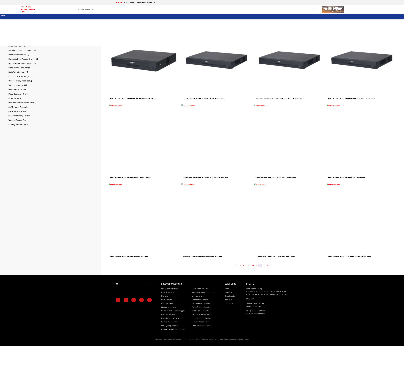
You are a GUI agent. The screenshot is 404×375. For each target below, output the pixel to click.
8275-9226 (250, 299)
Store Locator (3, 37)
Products (3, 21)
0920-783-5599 (257, 303)
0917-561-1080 (257, 306)
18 (267, 265)
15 (256, 265)
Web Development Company (231, 339)
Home (2, 15)
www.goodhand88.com (255, 314)
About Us (3, 26)
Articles (3, 31)
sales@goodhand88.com (256, 311)
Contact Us (4, 42)
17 (263, 265)
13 (249, 265)
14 (253, 265)
